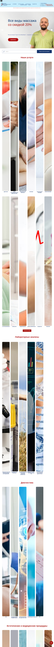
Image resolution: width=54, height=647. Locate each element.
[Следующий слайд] (51, 30)
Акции (29, 4)
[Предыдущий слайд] (2, 30)
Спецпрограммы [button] (23, 4)
